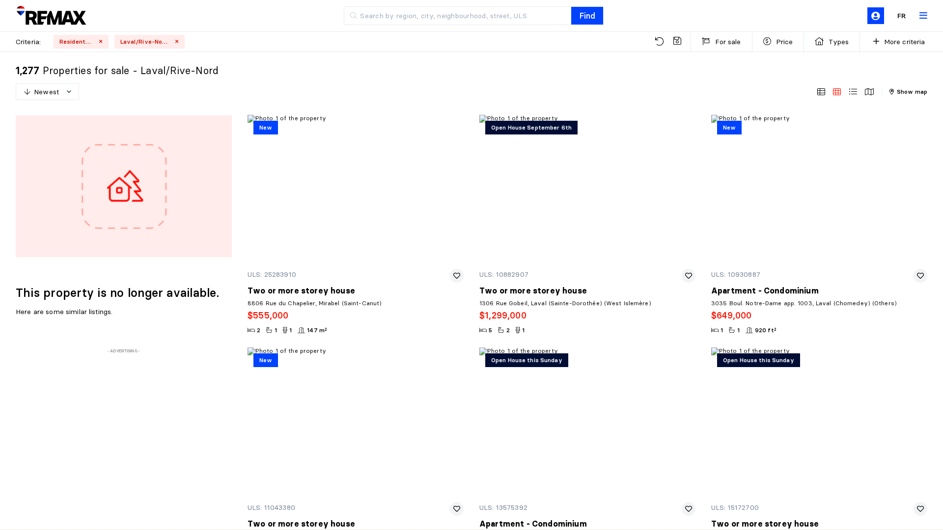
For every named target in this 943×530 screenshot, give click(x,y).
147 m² (317, 330)
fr (901, 15)
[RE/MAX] (51, 15)
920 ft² (766, 330)
